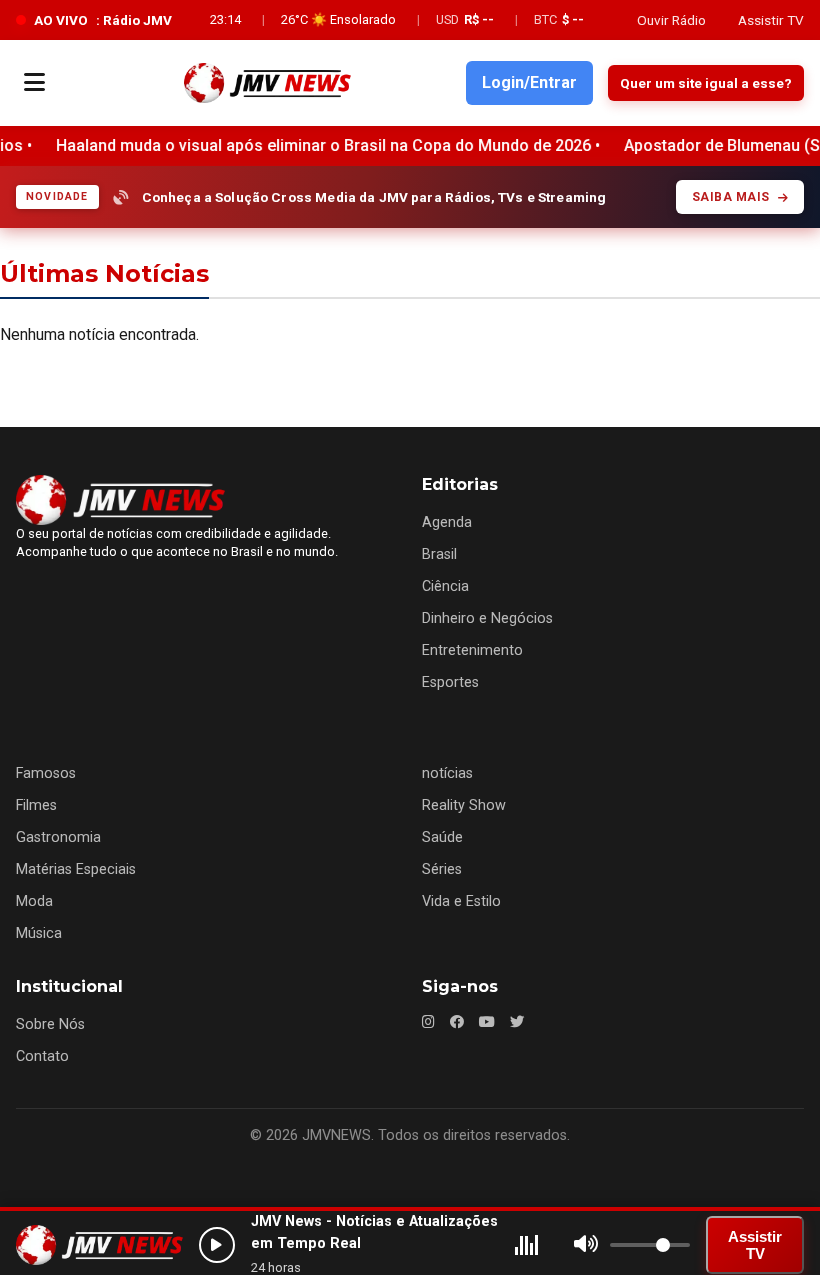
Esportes (450, 682)
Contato (42, 1056)
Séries (442, 869)
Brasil (439, 554)
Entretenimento (472, 650)
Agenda (447, 522)
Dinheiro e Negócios (487, 618)
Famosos (46, 773)
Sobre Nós (50, 1024)
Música (39, 933)
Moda (34, 901)
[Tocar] (217, 1245)
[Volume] (586, 1245)
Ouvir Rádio (671, 20)
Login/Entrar (529, 82)
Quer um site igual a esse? (706, 83)
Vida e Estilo (461, 901)
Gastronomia (58, 837)
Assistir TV (771, 20)
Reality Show (464, 805)
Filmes (36, 805)
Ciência (445, 586)
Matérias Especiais (76, 869)
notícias (447, 773)
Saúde (442, 837)
